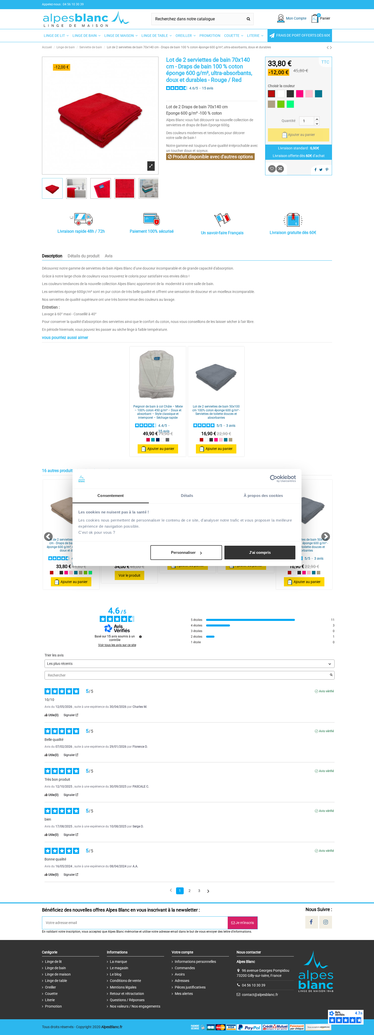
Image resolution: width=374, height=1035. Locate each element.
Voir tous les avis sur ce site (117, 645)
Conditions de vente (125, 981)
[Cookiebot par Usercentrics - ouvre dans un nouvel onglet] (273, 479)
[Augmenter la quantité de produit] (317, 118)
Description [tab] (52, 256)
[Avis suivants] (208, 891)
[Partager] (315, 170)
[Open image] (151, 165)
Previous (46, 534)
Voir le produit (129, 575)
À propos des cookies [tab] (263, 495)
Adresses (182, 981)
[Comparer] (157, 400)
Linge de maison (58, 974)
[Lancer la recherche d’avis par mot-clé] (331, 675)
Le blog (115, 974)
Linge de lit (53, 962)
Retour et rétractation (127, 994)
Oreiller (50, 987)
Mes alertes (184, 994)
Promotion (53, 1006)
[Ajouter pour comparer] (280, 168)
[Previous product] (328, 47)
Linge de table (56, 981)
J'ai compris (260, 552)
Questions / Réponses (127, 1000)
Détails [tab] (187, 495)
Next (322, 534)
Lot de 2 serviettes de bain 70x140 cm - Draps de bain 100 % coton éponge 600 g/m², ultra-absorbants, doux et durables (71, 545)
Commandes (185, 968)
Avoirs (180, 974)
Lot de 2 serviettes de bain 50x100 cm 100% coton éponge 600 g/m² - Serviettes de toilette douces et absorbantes (216, 412)
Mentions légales (123, 987)
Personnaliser (183, 552)
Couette (51, 994)
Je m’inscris (244, 923)
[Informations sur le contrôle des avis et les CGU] (140, 637)
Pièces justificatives (190, 987)
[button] (299, 35)
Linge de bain (55, 968)
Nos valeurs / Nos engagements (135, 1006)
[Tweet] (321, 170)
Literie (50, 1000)
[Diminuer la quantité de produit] (317, 123)
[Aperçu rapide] (165, 400)
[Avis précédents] (171, 890)
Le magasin (119, 968)
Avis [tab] (108, 256)
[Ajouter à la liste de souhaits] (272, 168)
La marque (118, 962)
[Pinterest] (327, 170)
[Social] (311, 922)
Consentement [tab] (110, 495)
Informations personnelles (195, 962)
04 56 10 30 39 (253, 985)
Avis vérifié (326, 691)
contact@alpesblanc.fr (260, 994)
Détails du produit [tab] (83, 256)
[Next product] (331, 47)
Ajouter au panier (301, 135)
